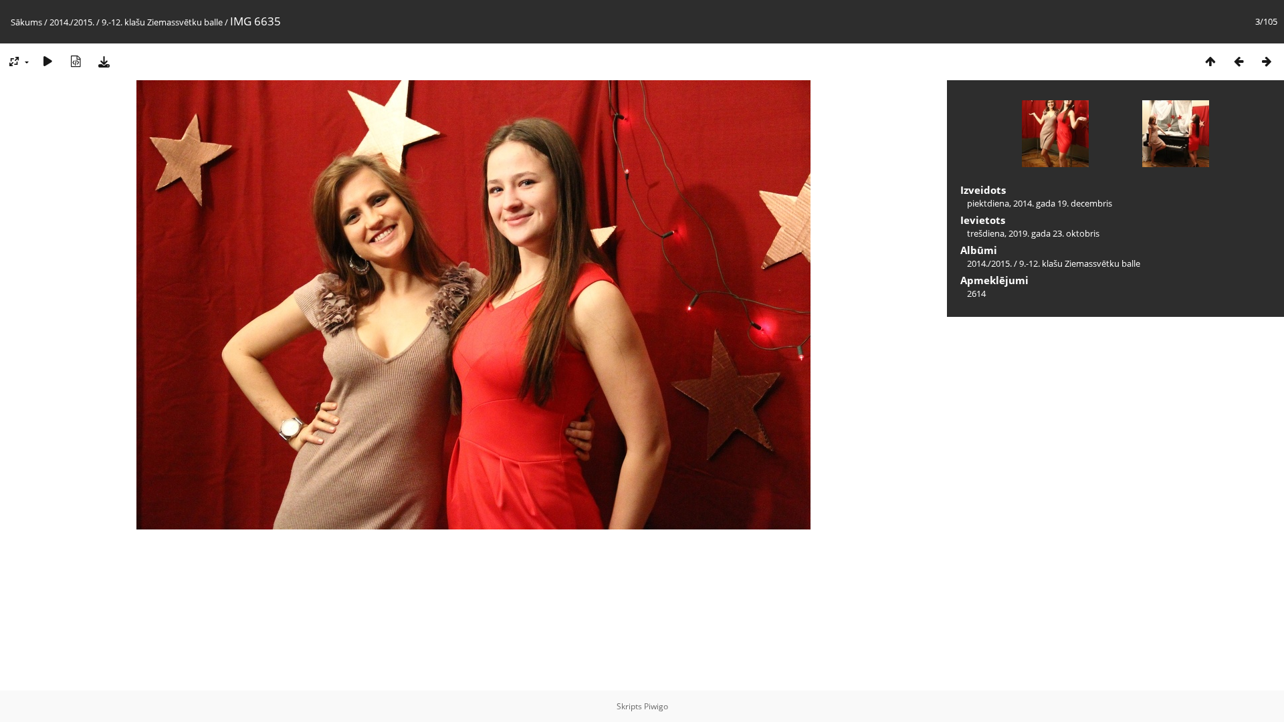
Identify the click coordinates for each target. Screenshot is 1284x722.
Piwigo (656, 706)
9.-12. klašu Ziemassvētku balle (162, 22)
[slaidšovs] (47, 61)
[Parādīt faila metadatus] (76, 61)
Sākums (26, 22)
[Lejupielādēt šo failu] (104, 61)
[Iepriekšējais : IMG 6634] (1238, 61)
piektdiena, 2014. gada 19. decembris (1039, 203)
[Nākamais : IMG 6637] (1267, 61)
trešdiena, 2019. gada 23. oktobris (1033, 233)
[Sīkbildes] (1210, 61)
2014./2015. (71, 22)
